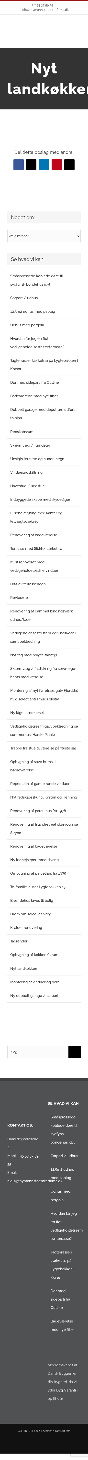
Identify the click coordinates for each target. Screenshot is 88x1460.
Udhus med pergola (27, 325)
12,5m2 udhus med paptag (32, 311)
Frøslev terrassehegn (28, 584)
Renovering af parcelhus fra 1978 (38, 811)
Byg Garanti (66, 1390)
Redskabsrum (21, 432)
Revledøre (19, 597)
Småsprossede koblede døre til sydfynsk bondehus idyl (64, 1130)
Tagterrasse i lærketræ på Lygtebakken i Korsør (62, 1265)
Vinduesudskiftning (26, 472)
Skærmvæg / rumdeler (30, 445)
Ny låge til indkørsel (27, 713)
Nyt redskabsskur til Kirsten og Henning (43, 797)
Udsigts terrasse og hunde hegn (37, 459)
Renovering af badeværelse (33, 535)
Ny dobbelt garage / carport (34, 995)
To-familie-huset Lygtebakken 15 (38, 887)
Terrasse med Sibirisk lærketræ (36, 548)
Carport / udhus (24, 298)
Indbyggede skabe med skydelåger (40, 499)
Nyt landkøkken (23, 968)
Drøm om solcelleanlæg (30, 914)
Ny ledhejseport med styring (34, 860)
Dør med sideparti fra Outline (34, 382)
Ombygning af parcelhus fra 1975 (38, 873)
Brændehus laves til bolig (31, 900)
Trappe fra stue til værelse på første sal (43, 748)
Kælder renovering (26, 927)
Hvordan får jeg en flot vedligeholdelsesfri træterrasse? (64, 1226)
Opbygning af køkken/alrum (34, 955)
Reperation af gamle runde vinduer (39, 784)
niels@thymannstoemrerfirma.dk (44, 10)
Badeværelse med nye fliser (34, 396)
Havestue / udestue (27, 486)
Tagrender (18, 941)
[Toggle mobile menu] (79, 40)
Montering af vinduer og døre (35, 982)
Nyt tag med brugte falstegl (33, 655)
